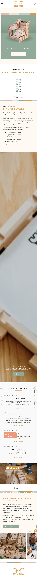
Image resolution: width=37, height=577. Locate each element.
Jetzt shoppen (18, 425)
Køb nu (18, 374)
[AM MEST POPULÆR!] (10, 430)
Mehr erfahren (18, 54)
